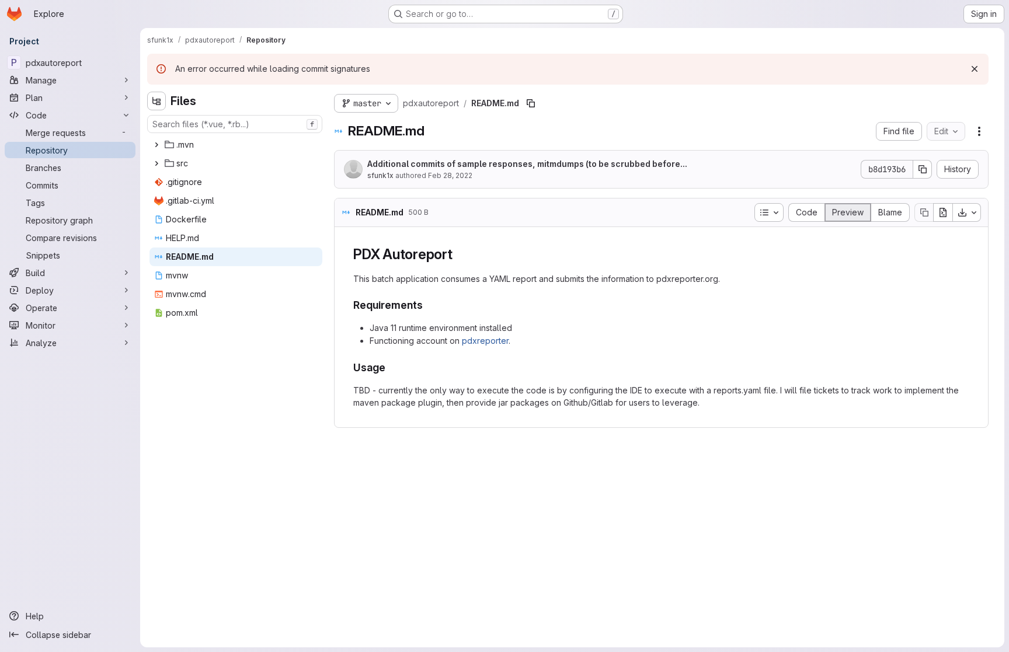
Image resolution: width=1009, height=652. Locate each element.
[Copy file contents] (923, 212)
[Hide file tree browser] (156, 101)
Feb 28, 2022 (450, 175)
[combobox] (234, 124)
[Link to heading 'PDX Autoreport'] (460, 254)
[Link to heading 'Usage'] (391, 367)
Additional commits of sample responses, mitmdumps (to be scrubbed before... (527, 164)
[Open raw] (943, 212)
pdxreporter (485, 341)
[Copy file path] (530, 103)
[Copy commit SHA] (922, 169)
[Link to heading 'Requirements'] (428, 305)
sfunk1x (380, 175)
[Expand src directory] (156, 163)
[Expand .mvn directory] (156, 145)
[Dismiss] (975, 69)
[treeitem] (235, 144)
